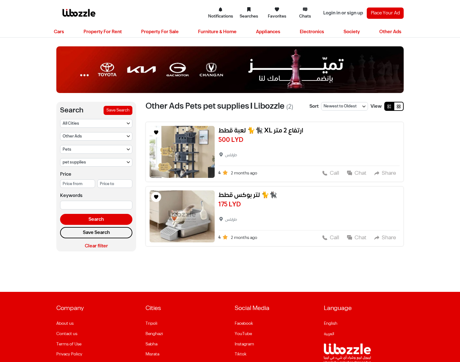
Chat (360, 173)
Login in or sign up (343, 13)
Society (352, 31)
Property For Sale (160, 31)
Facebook (244, 323)
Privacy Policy (69, 354)
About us (65, 323)
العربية (329, 334)
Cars (59, 31)
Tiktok (241, 354)
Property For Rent (103, 31)
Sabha (151, 344)
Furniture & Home (217, 31)
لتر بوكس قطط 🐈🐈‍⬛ (247, 195)
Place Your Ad (385, 13)
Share (389, 173)
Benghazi (154, 334)
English (330, 323)
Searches (249, 16)
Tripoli (151, 323)
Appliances (268, 31)
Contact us (66, 334)
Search (96, 219)
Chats (305, 16)
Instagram (244, 344)
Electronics (312, 31)
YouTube (243, 334)
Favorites (277, 16)
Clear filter (96, 246)
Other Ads (390, 31)
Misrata (152, 354)
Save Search (118, 110)
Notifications (220, 16)
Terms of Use (68, 344)
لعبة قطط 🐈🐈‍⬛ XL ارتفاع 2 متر (260, 130)
